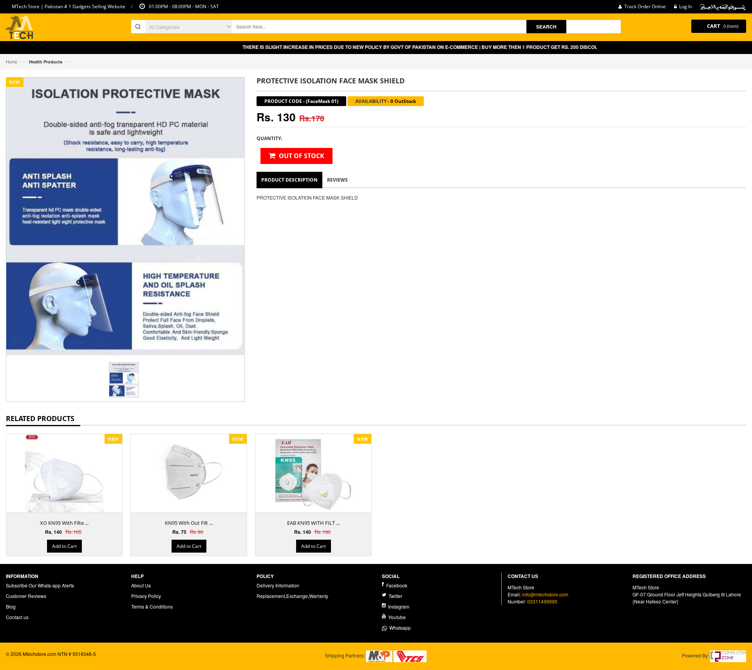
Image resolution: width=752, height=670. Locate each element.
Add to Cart (64, 546)
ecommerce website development (42, 660)
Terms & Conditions (152, 606)
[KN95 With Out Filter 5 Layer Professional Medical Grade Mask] (189, 473)
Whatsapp (399, 627)
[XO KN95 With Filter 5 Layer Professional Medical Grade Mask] (64, 475)
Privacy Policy (146, 596)
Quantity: (269, 138)
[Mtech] (19, 28)
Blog (11, 606)
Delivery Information (278, 585)
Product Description (289, 180)
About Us (141, 585)
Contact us (17, 617)
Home (11, 61)
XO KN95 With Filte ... (64, 522)
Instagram (398, 606)
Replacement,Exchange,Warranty (292, 596)
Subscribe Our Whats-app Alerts (40, 585)
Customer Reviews (26, 596)
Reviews (337, 180)
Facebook (396, 585)
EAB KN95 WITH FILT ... (313, 522)
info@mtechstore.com (545, 594)
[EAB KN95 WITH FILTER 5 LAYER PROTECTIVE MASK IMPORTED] (313, 473)
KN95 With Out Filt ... (189, 522)
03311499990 (542, 601)
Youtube (396, 617)
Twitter (394, 596)
